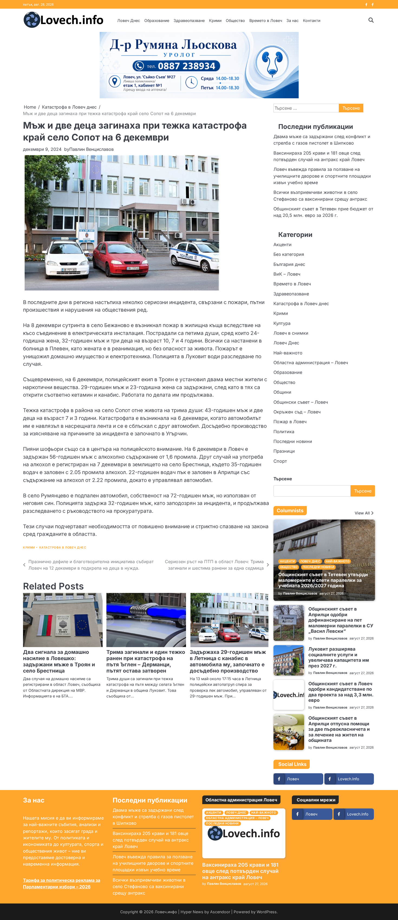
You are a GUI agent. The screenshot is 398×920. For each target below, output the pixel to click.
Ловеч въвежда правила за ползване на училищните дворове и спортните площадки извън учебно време (322, 176)
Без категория (288, 254)
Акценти (282, 244)
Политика (283, 431)
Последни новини (292, 441)
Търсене (282, 478)
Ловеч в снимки (290, 333)
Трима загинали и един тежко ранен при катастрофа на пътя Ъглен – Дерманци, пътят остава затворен (145, 661)
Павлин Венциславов (91, 149)
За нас (292, 20)
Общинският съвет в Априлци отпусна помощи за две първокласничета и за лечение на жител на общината (339, 729)
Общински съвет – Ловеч (300, 402)
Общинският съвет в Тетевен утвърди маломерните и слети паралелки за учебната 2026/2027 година (323, 580)
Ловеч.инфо (166, 911)
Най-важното (287, 352)
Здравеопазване (189, 20)
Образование (156, 20)
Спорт (280, 461)
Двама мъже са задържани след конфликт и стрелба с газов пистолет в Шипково (153, 816)
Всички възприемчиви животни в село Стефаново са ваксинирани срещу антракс (149, 886)
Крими (215, 20)
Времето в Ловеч (265, 20)
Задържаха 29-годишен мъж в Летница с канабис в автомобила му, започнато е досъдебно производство (228, 661)
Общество (235, 20)
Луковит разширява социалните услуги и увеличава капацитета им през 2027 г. (338, 657)
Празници (284, 451)
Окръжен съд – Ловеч (297, 412)
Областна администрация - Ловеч (237, 818)
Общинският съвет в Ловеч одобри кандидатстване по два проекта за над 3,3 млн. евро (340, 692)
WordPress (267, 911)
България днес (289, 264)
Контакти (311, 20)
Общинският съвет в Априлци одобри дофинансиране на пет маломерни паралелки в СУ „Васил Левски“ (340, 620)
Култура (282, 323)
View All (362, 513)
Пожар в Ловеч (289, 421)
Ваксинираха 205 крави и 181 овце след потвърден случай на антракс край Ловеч (151, 840)
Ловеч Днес (128, 20)
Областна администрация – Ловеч (310, 362)
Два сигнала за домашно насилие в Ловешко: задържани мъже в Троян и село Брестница (59, 661)
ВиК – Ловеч (286, 274)
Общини (282, 392)
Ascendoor (220, 911)
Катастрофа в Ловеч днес (62, 547)
